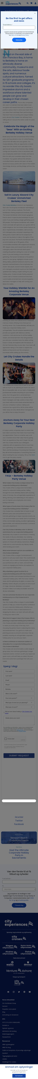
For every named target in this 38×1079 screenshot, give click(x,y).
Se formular (19, 1075)
